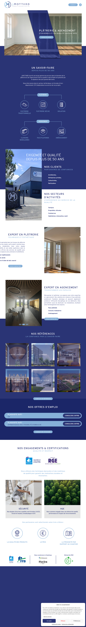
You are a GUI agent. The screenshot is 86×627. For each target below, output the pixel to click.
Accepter (49, 621)
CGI (18, 619)
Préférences (77, 621)
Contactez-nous (46, 37)
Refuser (63, 621)
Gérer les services (47, 616)
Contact (73, 5)
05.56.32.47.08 (14, 592)
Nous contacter (15, 266)
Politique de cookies (56, 624)
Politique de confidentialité (68, 624)
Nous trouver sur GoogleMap (23, 601)
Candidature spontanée (43, 432)
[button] (59, 271)
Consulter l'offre (72, 415)
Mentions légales (25, 619)
